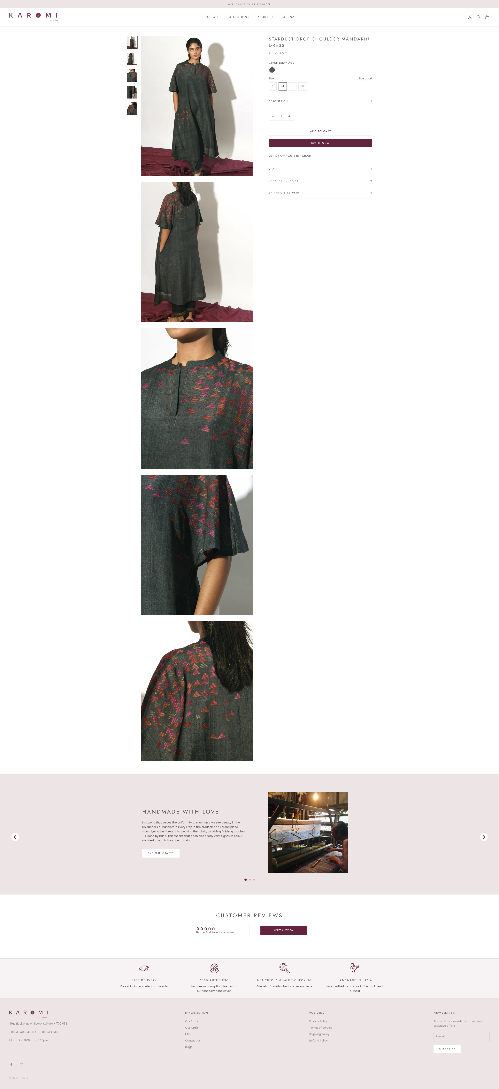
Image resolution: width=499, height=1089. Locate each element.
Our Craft (191, 1028)
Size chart (365, 78)
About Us (265, 17)
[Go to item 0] (132, 42)
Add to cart (320, 131)
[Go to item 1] (132, 59)
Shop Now (156, 855)
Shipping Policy (319, 1034)
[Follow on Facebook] (11, 1065)
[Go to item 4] (132, 108)
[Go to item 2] (132, 75)
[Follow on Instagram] (21, 1065)
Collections (238, 17)
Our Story (191, 1021)
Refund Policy (318, 1040)
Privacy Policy (318, 1021)
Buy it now (320, 143)
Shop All (211, 17)
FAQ (188, 1034)
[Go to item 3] (132, 92)
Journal (289, 17)
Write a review (283, 930)
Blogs (188, 1047)
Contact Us (193, 1040)
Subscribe (447, 1049)
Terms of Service (321, 1028)
